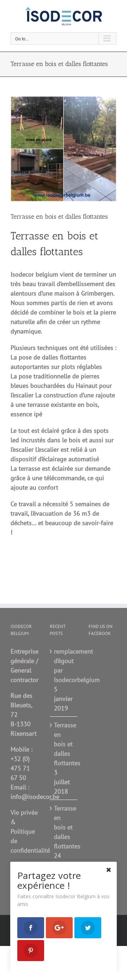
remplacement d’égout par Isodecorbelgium (64, 665)
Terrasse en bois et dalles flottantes (64, 744)
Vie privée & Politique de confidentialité (30, 831)
